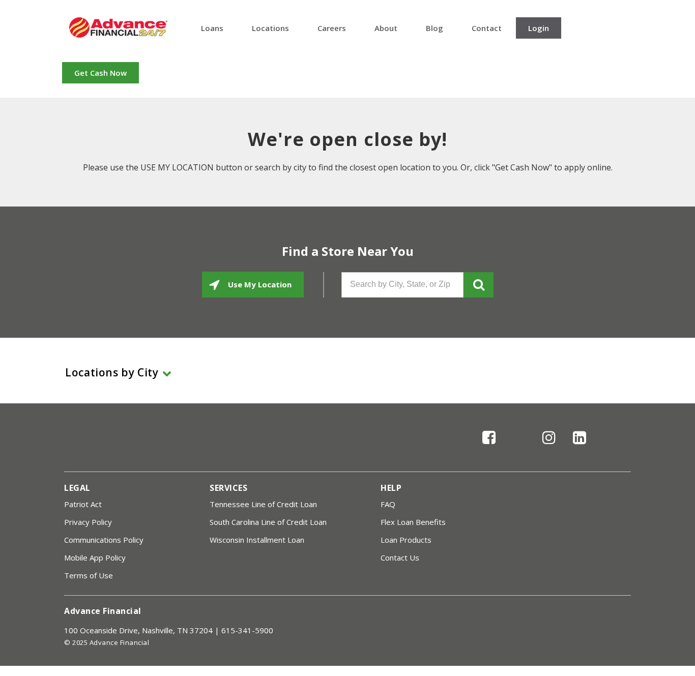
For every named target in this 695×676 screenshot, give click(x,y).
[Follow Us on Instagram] (549, 446)
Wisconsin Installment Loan (257, 540)
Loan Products (406, 540)
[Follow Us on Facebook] (489, 446)
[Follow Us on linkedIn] (579, 446)
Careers (331, 28)
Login (538, 28)
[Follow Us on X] (519, 446)
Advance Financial (118, 27)
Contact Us (400, 557)
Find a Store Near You (348, 251)
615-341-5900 (247, 630)
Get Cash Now (100, 73)
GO (479, 285)
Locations (270, 28)
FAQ (388, 504)
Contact (487, 28)
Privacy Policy (88, 522)
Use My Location (259, 284)
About (385, 28)
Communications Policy (103, 540)
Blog (434, 28)
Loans (212, 28)
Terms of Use (88, 575)
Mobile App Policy (95, 557)
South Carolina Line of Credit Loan (268, 522)
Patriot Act (83, 504)
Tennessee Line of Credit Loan (263, 504)
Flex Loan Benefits (413, 522)
